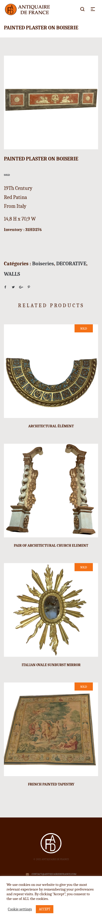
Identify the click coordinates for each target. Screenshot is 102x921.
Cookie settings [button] (20, 909)
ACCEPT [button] (44, 909)
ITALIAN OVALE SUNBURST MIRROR (51, 665)
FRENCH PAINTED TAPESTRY (51, 784)
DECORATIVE (71, 264)
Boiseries (43, 264)
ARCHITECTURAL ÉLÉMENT (51, 426)
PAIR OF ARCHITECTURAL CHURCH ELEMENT (51, 545)
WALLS (12, 274)
